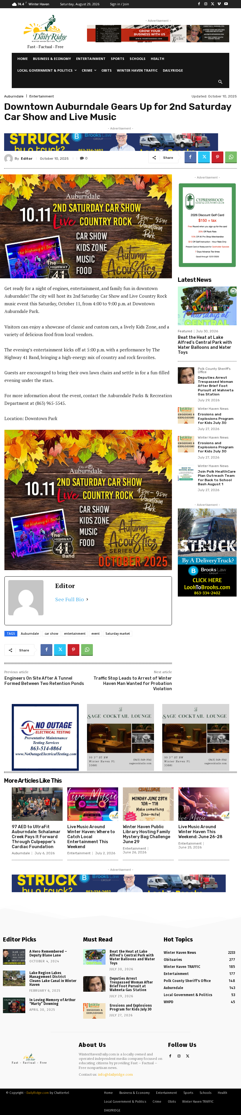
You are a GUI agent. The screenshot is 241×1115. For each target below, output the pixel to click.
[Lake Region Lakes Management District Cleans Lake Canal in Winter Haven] (14, 978)
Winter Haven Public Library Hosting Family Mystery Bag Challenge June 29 (146, 834)
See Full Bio (69, 599)
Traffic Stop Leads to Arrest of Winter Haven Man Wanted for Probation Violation (132, 683)
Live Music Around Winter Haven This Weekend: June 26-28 (200, 831)
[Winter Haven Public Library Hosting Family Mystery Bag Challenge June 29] (148, 804)
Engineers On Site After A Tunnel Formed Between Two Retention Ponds (44, 681)
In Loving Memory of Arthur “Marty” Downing (52, 1002)
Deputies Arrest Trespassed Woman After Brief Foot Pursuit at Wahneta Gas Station (215, 386)
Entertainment (41, 96)
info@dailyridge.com (115, 1074)
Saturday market (118, 633)
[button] (221, 82)
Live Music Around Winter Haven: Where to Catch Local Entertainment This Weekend (91, 836)
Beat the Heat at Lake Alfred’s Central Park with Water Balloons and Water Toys (205, 345)
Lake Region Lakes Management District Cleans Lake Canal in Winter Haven (52, 979)
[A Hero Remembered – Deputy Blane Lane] (14, 957)
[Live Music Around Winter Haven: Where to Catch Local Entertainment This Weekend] (92, 804)
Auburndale (14, 96)
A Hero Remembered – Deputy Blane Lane (48, 953)
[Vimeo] (219, 4)
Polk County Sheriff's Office (214, 370)
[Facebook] (199, 4)
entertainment (75, 633)
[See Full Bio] (87, 599)
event (95, 633)
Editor (26, 158)
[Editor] (9, 158)
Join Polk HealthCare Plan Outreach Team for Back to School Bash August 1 (217, 477)
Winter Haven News (213, 409)
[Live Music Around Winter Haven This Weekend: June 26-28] (203, 804)
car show (51, 633)
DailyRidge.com (37, 1093)
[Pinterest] (217, 157)
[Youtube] (225, 4)
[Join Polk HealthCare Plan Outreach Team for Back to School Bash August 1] (186, 472)
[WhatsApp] (231, 157)
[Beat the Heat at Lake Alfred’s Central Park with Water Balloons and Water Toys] (207, 306)
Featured (185, 331)
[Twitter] (212, 4)
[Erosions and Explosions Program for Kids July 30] (186, 415)
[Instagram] (205, 4)
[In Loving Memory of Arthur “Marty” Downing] (14, 1005)
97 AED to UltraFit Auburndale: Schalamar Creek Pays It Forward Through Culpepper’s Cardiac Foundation (36, 836)
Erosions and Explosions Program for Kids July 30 (215, 418)
